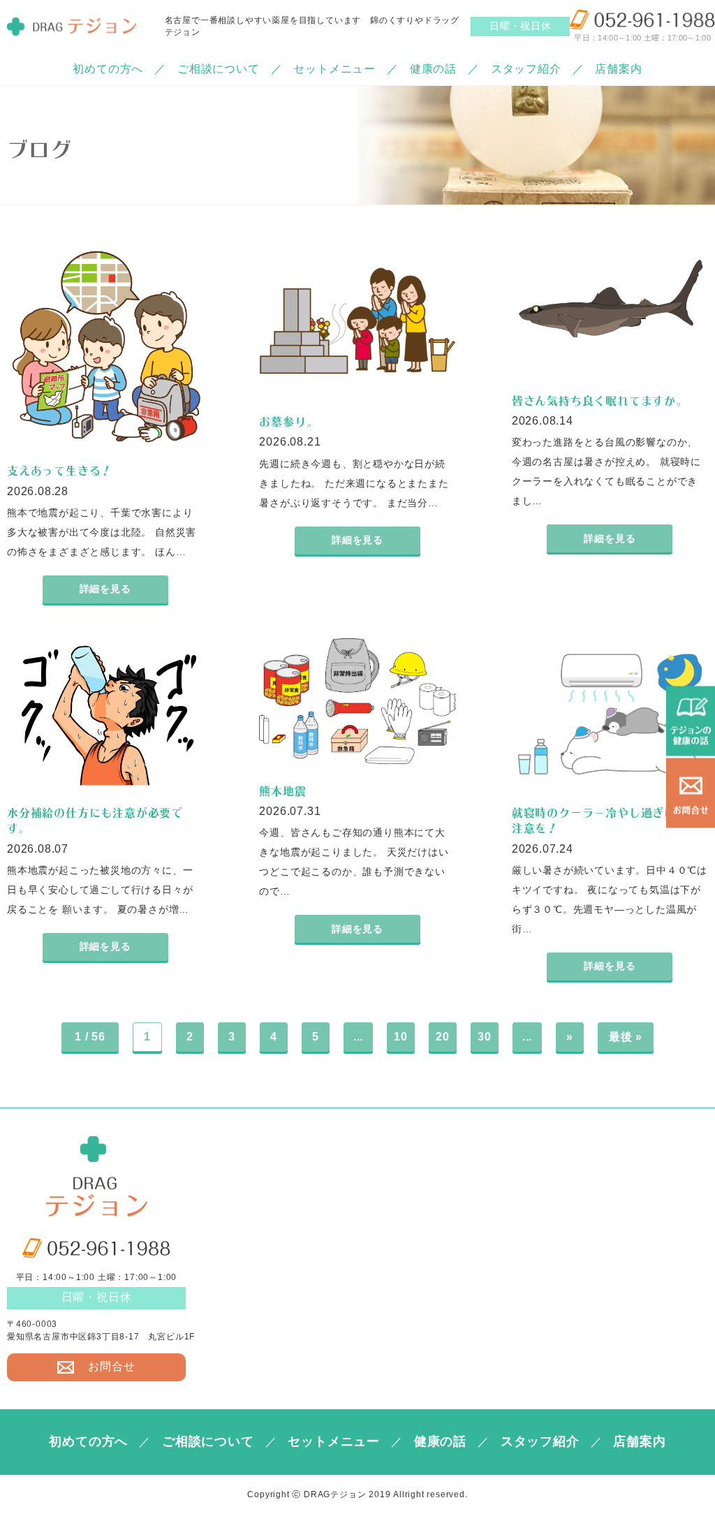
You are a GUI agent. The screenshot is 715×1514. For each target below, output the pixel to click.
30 (485, 1037)
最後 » (625, 1037)
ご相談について (218, 69)
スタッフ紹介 (526, 69)
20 (443, 1037)
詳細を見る (105, 588)
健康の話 (433, 69)
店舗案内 (618, 69)
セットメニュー (334, 69)
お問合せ (111, 1366)
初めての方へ (108, 69)
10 (401, 1037)
